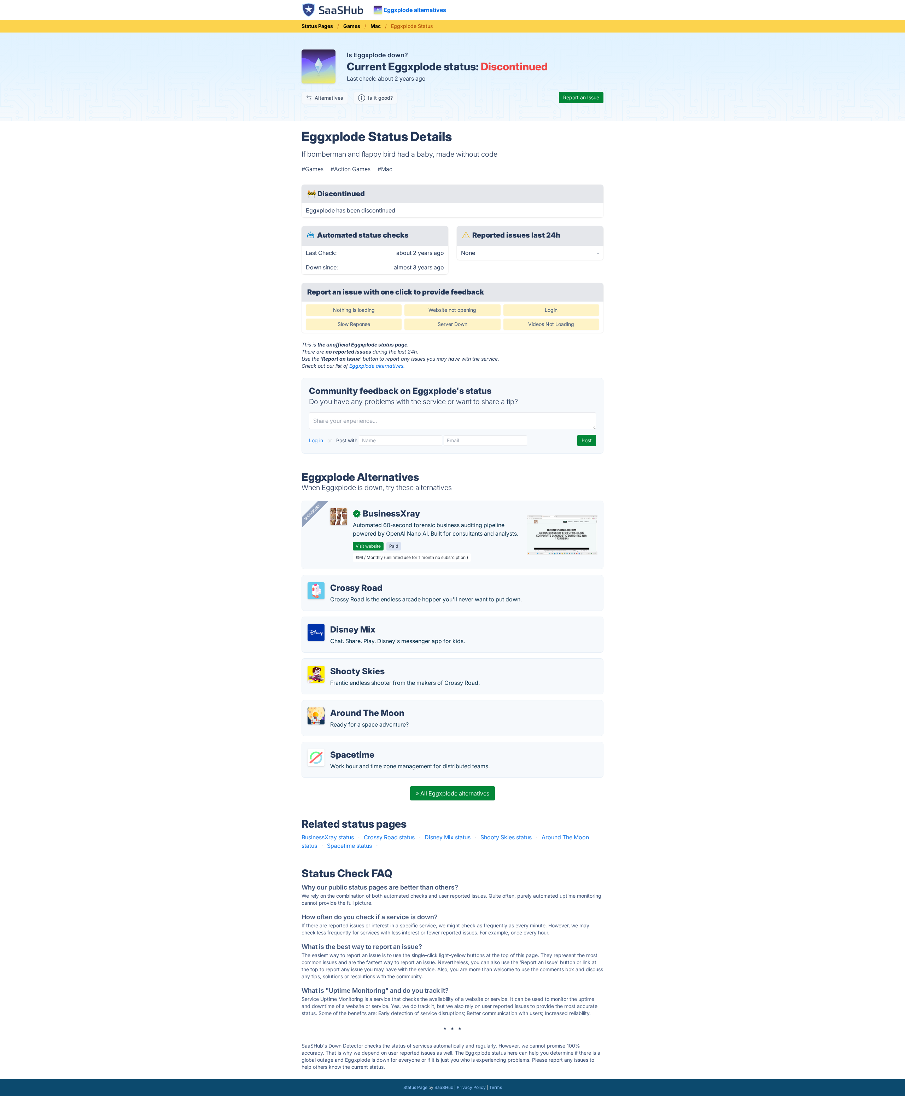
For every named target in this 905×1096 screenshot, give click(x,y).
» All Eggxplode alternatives (452, 793)
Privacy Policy (471, 1087)
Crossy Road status (389, 837)
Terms (495, 1087)
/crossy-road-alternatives (341, 579)
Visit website (368, 546)
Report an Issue (581, 97)
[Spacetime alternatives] (316, 757)
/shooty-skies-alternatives (342, 662)
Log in (317, 440)
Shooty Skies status (506, 837)
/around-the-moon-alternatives (349, 704)
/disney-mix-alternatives (340, 621)
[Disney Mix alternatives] (316, 632)
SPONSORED (312, 511)
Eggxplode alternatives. (377, 366)
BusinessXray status (328, 837)
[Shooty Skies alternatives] (316, 674)
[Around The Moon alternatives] (316, 715)
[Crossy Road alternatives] (316, 590)
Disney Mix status (448, 837)
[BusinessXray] (338, 516)
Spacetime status (349, 845)
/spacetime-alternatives (339, 746)
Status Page (415, 1087)
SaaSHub (443, 1087)
